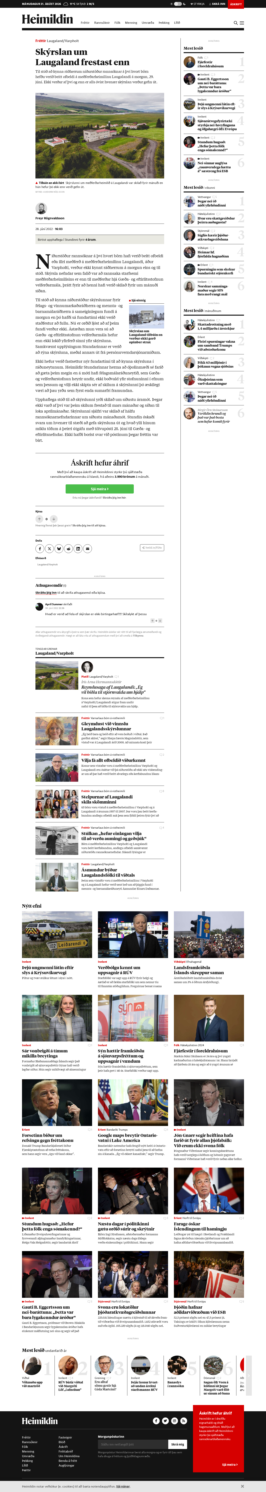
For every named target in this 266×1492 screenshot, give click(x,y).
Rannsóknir (102, 23)
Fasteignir (65, 1437)
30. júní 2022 (54, 607)
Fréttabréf (66, 1451)
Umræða (148, 23)
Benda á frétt (68, 1461)
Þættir (26, 1470)
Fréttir (85, 23)
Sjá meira (99, 489)
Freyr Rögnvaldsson (49, 218)
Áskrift (63, 1447)
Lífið (177, 23)
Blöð (62, 1442)
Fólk (117, 23)
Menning (131, 23)
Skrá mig (177, 1444)
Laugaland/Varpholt (63, 41)
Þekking (164, 23)
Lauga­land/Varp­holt (47, 564)
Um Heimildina (69, 1456)
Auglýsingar (66, 1465)
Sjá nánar (123, 1486)
